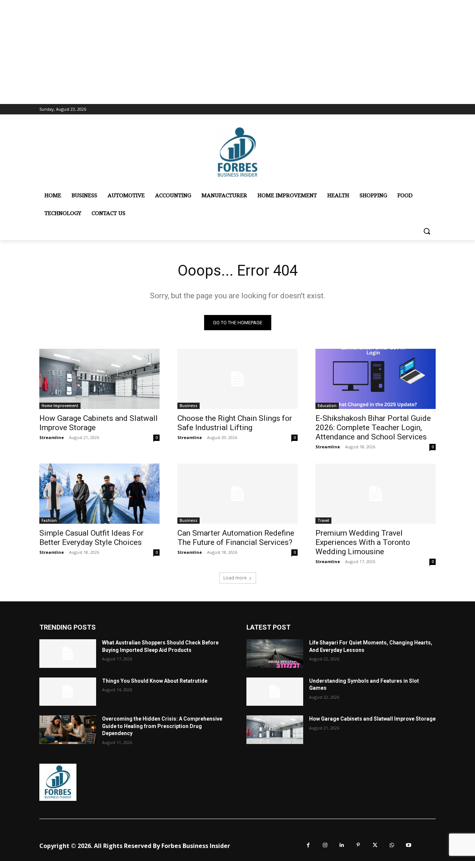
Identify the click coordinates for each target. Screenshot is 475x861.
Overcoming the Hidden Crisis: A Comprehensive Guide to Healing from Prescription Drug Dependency (162, 726)
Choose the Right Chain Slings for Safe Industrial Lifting (234, 423)
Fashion (49, 520)
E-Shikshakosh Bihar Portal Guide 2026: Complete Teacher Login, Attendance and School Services (373, 427)
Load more (235, 578)
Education (327, 405)
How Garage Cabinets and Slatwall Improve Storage (372, 719)
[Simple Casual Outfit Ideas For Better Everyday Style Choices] (99, 494)
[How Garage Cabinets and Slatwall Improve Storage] (99, 379)
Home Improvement (60, 405)
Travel (323, 520)
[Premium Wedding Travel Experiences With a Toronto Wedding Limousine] (375, 494)
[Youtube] (408, 845)
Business (188, 405)
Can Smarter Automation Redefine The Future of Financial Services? (235, 538)
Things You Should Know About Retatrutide (154, 681)
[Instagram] (324, 845)
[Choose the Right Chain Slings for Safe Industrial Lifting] (237, 379)
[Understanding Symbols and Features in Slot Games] (274, 692)
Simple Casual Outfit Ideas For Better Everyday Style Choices (91, 538)
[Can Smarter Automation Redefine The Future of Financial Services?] (237, 494)
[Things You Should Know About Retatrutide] (67, 692)
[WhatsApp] (391, 845)
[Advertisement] (237, 52)
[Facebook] (308, 845)
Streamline (51, 437)
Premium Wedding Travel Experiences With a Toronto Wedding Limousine (362, 542)
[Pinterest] (358, 845)
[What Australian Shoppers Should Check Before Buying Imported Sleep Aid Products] (67, 653)
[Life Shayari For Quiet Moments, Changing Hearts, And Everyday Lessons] (274, 653)
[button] (427, 231)
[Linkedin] (341, 845)
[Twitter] (374, 845)
